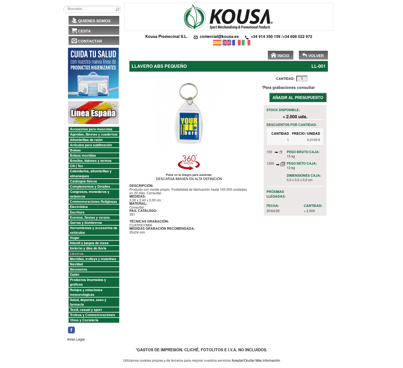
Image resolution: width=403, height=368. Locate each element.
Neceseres (78, 269)
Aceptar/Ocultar (243, 360)
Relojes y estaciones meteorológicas (86, 292)
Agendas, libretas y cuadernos (94, 134)
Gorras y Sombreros (86, 222)
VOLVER (316, 56)
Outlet (74, 274)
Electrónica (79, 206)
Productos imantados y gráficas (88, 282)
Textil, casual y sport (86, 309)
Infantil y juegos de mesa (89, 243)
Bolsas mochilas (83, 155)
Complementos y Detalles (90, 186)
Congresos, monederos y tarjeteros (89, 194)
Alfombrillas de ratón (86, 139)
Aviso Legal (76, 339)
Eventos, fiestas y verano (90, 217)
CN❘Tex (76, 166)
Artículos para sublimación (91, 145)
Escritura (77, 212)
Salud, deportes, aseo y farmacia (88, 302)
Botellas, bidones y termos (91, 160)
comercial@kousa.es (219, 36)
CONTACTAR (90, 41)
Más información (268, 360)
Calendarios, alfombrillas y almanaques (91, 173)
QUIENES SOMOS (94, 21)
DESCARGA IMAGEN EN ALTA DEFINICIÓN (189, 178)
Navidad (76, 264)
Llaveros (77, 253)
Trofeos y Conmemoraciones (92, 315)
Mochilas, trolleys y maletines (93, 259)
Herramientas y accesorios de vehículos (93, 230)
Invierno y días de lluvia (88, 248)
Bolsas (75, 150)
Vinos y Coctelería (84, 320)
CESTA (84, 31)
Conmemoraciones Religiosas (93, 201)
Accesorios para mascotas (91, 129)
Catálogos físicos (83, 181)
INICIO (283, 56)
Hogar (75, 237)
